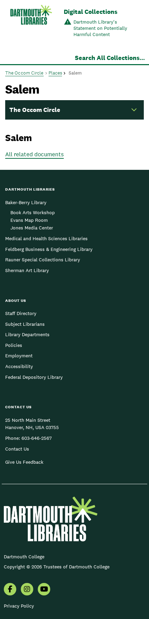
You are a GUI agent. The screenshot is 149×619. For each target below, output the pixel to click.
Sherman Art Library (27, 270)
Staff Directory (20, 313)
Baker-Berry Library (25, 202)
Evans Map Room (29, 220)
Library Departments (27, 334)
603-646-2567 (36, 438)
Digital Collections (90, 12)
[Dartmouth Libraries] (31, 23)
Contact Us (17, 449)
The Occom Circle (24, 73)
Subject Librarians (25, 324)
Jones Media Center (31, 228)
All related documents (34, 154)
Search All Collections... (110, 58)
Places (55, 73)
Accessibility (19, 366)
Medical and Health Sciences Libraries (46, 238)
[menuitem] (10, 590)
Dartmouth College (24, 556)
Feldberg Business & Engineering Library (49, 249)
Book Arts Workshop (32, 212)
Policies (13, 345)
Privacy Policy (19, 606)
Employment (19, 355)
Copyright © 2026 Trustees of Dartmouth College (56, 567)
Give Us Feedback (24, 462)
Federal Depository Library (34, 377)
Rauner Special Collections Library (42, 259)
